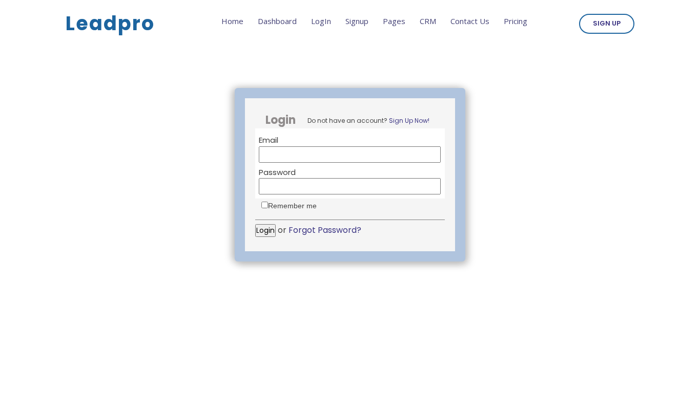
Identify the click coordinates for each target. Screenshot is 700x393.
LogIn (321, 21)
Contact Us (469, 21)
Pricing (515, 21)
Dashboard (277, 21)
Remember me (292, 206)
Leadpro (110, 23)
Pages (394, 21)
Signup (356, 21)
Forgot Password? (325, 230)
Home (232, 21)
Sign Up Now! (409, 120)
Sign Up (607, 23)
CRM (428, 21)
